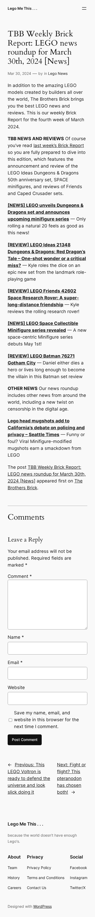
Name (16, 637)
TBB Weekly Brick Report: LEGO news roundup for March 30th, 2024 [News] (47, 474)
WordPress (42, 906)
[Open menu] (84, 8)
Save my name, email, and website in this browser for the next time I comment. (46, 719)
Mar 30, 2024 (19, 73)
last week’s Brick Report (59, 145)
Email (15, 662)
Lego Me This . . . (22, 8)
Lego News (58, 73)
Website (16, 687)
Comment (20, 576)
